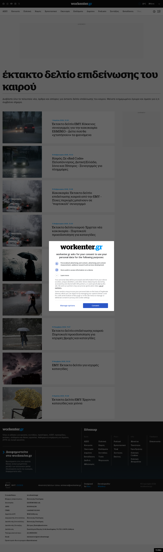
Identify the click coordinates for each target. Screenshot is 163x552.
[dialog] (81, 276)
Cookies (158, 550)
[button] (81, 275)
